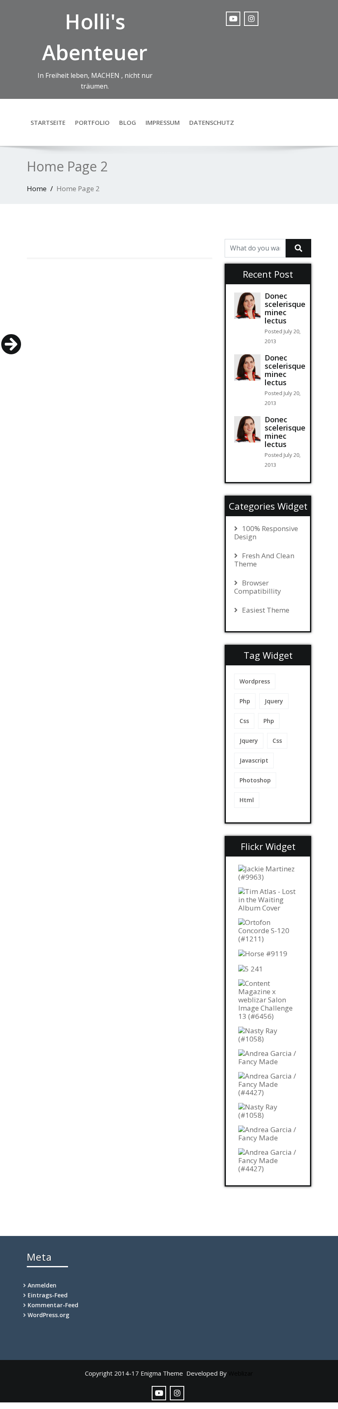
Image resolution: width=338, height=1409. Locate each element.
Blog (127, 122)
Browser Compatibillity (257, 587)
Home (37, 188)
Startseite (48, 122)
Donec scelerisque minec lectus (285, 308)
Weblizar (240, 1373)
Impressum (163, 122)
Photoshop (255, 780)
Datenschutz (211, 122)
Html (246, 800)
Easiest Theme (265, 610)
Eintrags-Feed (48, 1295)
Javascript (253, 760)
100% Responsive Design (266, 532)
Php (244, 701)
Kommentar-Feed (53, 1305)
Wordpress (254, 681)
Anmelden (42, 1285)
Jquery (274, 701)
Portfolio (92, 122)
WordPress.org (48, 1315)
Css (244, 721)
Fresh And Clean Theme (264, 560)
